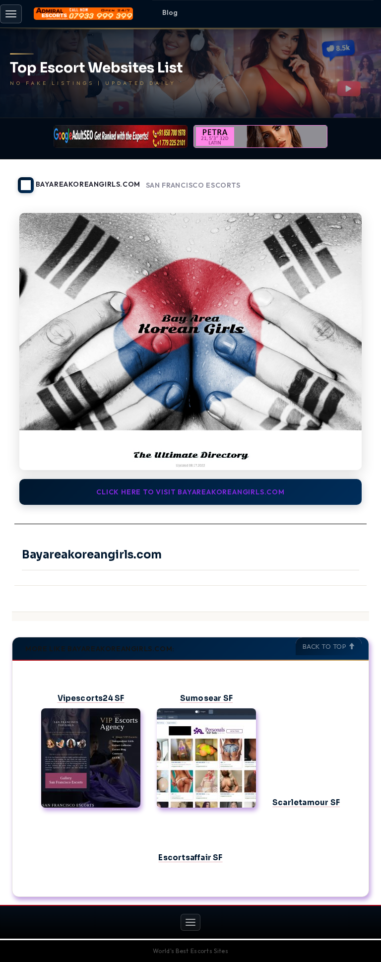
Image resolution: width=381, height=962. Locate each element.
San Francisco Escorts (193, 185)
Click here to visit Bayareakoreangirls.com (190, 491)
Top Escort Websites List (96, 68)
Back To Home (343, 179)
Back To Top (325, 646)
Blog (170, 12)
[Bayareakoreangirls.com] (190, 341)
